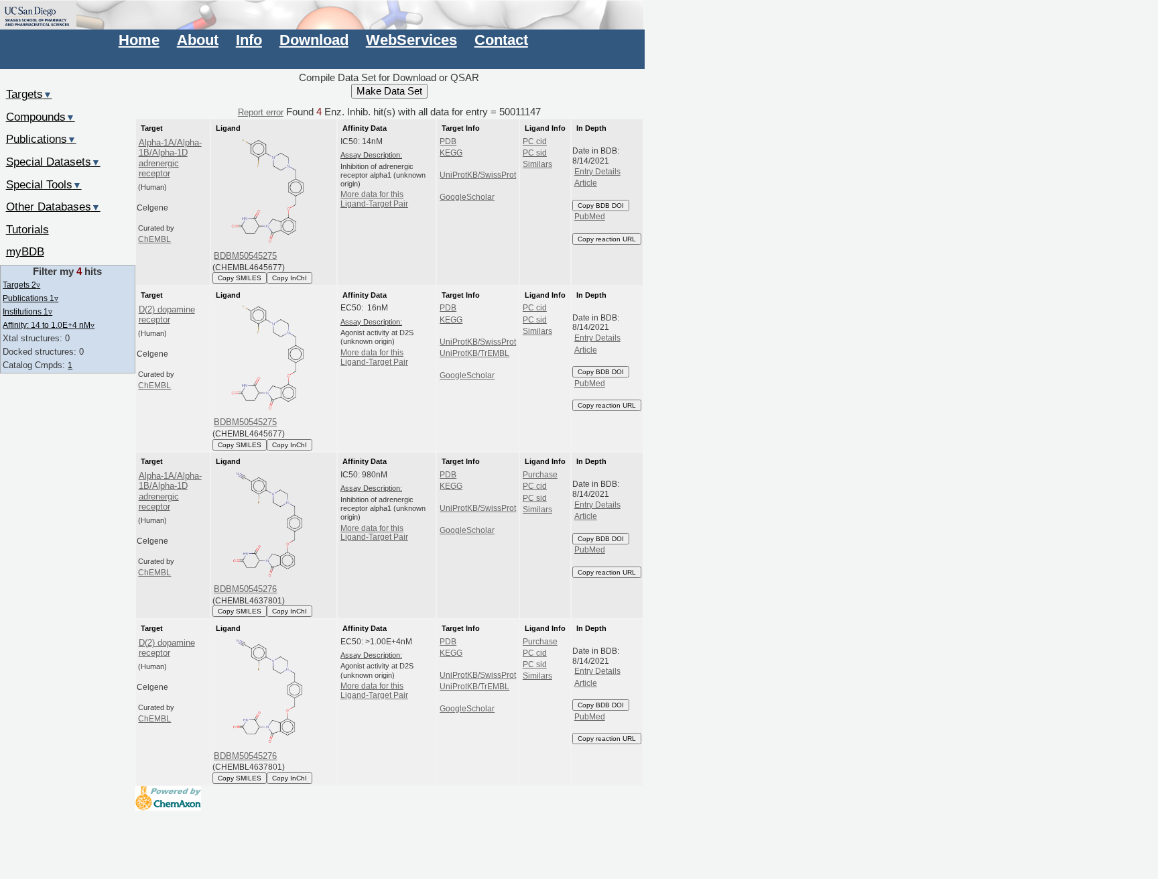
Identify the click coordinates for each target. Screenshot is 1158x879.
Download (313, 40)
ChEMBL (154, 239)
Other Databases (53, 206)
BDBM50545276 (245, 589)
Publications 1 (30, 298)
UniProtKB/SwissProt (478, 175)
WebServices (411, 40)
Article (585, 183)
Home (139, 40)
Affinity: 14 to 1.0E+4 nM (48, 324)
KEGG (451, 153)
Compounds (40, 116)
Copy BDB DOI (601, 205)
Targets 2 (21, 284)
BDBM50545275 (245, 256)
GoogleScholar (467, 197)
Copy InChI (289, 278)
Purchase (540, 475)
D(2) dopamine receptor (167, 314)
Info (249, 40)
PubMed (589, 217)
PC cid (535, 141)
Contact (501, 40)
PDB (448, 141)
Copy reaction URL (607, 239)
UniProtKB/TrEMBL (474, 353)
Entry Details (597, 172)
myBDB (25, 251)
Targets (29, 94)
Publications (41, 138)
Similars (537, 164)
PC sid (535, 153)
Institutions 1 (27, 311)
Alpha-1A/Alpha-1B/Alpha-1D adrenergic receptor (170, 157)
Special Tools (44, 184)
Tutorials (27, 229)
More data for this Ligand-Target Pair (374, 199)
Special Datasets (53, 161)
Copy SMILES (239, 278)
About (197, 40)
